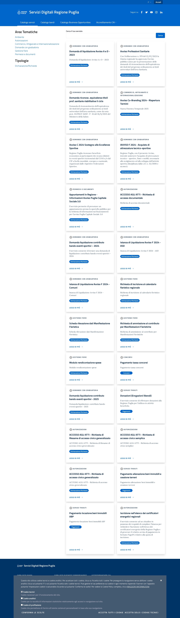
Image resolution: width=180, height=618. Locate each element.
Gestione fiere (21, 50)
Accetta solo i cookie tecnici (141, 612)
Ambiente (19, 37)
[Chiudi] (161, 580)
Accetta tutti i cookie (110, 612)
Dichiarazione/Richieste (26, 65)
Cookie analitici (29, 598)
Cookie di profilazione (32, 605)
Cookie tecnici (29, 591)
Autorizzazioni (21, 40)
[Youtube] (150, 12)
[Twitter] (145, 12)
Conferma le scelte (33, 612)
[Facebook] (140, 12)
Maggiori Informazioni (138, 586)
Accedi (158, 2)
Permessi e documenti (25, 54)
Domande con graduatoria (27, 47)
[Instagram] (155, 12)
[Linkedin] (160, 12)
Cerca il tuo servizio (74, 31)
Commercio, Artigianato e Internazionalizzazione (37, 44)
